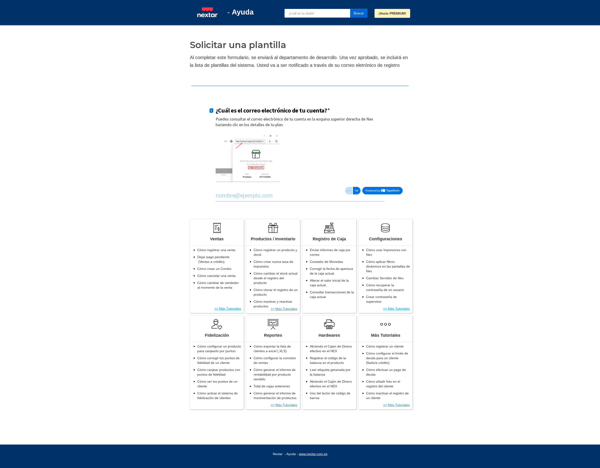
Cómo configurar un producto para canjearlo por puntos (219, 348)
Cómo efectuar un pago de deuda (386, 372)
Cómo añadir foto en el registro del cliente (383, 384)
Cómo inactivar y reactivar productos (273, 304)
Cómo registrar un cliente (385, 346)
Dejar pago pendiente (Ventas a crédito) (213, 259)
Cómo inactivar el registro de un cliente (387, 395)
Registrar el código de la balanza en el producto (328, 360)
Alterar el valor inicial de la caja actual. (329, 283)
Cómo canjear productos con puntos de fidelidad (218, 372)
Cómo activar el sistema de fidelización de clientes (217, 395)
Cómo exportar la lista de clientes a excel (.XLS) (272, 348)
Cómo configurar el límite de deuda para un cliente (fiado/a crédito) (387, 358)
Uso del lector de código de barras (330, 395)
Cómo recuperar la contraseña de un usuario (385, 287)
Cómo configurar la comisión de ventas (275, 360)
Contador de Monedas (326, 262)
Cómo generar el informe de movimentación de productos (275, 395)
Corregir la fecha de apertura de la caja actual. (331, 271)
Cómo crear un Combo (214, 269)
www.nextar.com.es (313, 454)
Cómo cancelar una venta (216, 276)
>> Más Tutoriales (227, 308)
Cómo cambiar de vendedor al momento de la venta (218, 285)
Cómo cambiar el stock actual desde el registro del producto (275, 278)
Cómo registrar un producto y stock (275, 252)
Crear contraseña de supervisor (381, 299)
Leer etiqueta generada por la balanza (330, 372)
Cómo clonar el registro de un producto (276, 292)
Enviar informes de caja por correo (330, 252)
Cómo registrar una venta (216, 250)
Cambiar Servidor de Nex (385, 278)
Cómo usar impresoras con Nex (386, 252)
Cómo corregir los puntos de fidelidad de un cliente (218, 360)
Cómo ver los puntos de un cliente (217, 384)
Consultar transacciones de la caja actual (332, 294)
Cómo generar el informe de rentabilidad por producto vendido (275, 374)
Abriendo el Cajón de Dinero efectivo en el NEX (331, 348)
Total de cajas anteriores (272, 386)
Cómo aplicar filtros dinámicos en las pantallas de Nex (388, 266)
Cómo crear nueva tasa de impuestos (273, 264)
